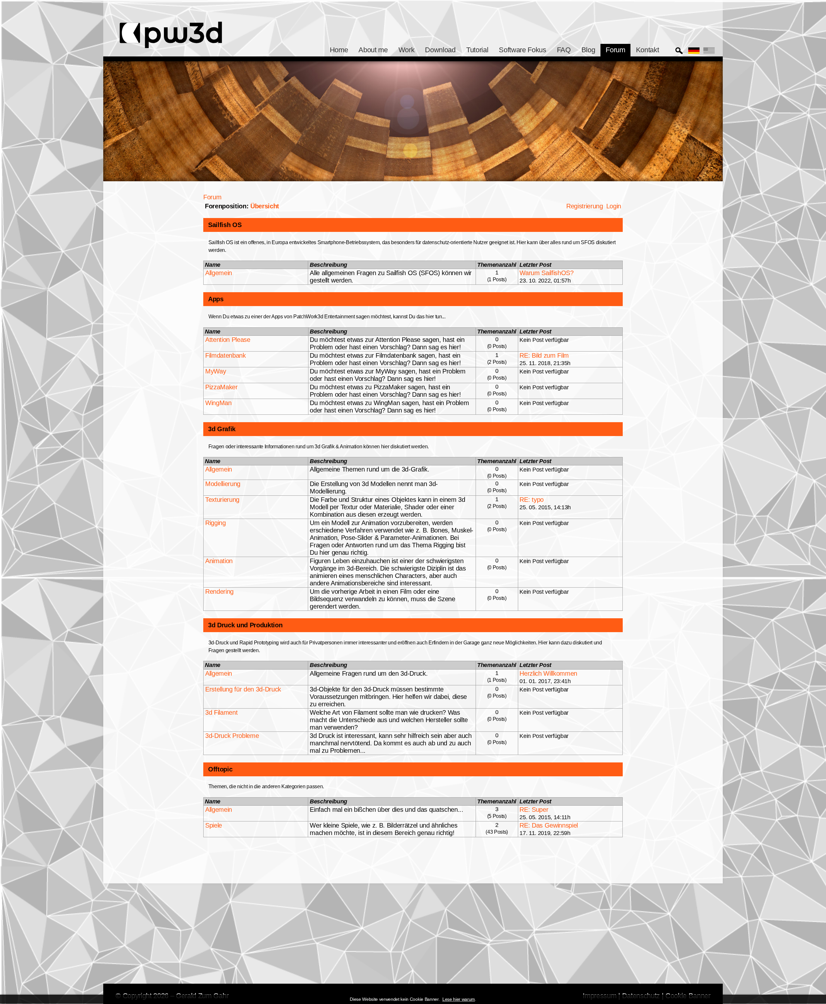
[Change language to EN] (709, 50)
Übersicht (264, 206)
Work (406, 50)
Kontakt (647, 50)
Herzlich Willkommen (548, 673)
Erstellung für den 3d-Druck (243, 689)
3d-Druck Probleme (232, 735)
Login (613, 206)
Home (339, 50)
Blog (588, 50)
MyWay (215, 371)
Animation (219, 560)
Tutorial (477, 50)
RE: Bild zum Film (544, 355)
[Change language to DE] (694, 50)
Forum (615, 50)
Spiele (213, 825)
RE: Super (533, 809)
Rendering (219, 591)
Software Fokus (522, 50)
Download (440, 50)
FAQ (564, 50)
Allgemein (218, 272)
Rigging (215, 522)
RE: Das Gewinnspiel (548, 825)
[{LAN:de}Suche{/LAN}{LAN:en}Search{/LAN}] (679, 51)
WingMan (218, 402)
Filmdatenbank (225, 355)
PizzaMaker (221, 387)
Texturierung (222, 499)
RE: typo (531, 499)
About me (373, 50)
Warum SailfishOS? (546, 272)
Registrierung (584, 206)
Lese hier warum (458, 999)
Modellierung (222, 483)
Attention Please (227, 339)
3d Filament (221, 712)
